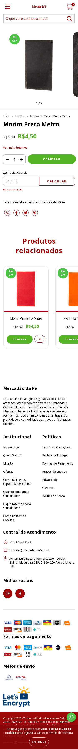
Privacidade (50, 480)
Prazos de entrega (54, 471)
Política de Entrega (54, 455)
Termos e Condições (56, 447)
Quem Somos (12, 455)
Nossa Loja (11, 447)
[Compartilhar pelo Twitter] (26, 214)
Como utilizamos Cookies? (14, 518)
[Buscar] (69, 19)
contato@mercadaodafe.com (29, 550)
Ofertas (8, 471)
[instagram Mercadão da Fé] (7, 593)
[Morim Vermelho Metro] (39, 339)
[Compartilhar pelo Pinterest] (35, 214)
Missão (8, 463)
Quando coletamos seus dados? (16, 494)
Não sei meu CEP (13, 189)
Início (6, 116)
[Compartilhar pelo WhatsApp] (7, 213)
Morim (34, 116)
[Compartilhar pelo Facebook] (16, 214)
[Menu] (7, 7)
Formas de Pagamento (57, 463)
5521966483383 (20, 542)
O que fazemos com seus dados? (17, 506)
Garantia (48, 488)
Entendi (39, 742)
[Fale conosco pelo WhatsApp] (71, 717)
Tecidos (20, 116)
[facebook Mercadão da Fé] (20, 593)
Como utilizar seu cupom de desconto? (17, 482)
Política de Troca (53, 496)
